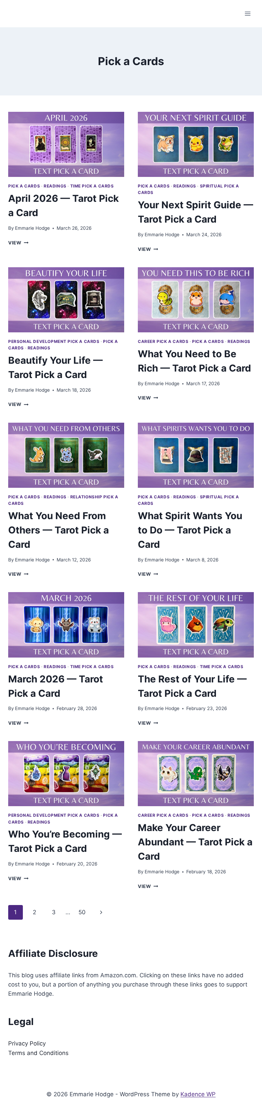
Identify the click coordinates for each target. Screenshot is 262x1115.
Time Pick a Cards (92, 186)
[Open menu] (247, 13)
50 (82, 912)
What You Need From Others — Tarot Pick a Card (58, 530)
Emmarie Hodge (32, 228)
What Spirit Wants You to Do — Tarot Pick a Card (190, 530)
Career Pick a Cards (163, 341)
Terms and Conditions (38, 1053)
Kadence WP (198, 1094)
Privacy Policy (27, 1043)
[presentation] (66, 144)
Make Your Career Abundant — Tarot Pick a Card (195, 842)
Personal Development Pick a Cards (54, 341)
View (18, 242)
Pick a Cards (24, 186)
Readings (55, 186)
